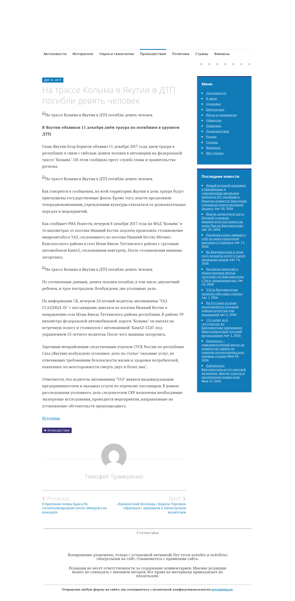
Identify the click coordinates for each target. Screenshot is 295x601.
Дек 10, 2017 (52, 80)
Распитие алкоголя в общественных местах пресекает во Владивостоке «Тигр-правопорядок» (222, 275)
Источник (51, 418)
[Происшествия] (225, 65)
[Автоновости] (201, 65)
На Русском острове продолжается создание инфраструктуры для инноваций (220, 309)
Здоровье (213, 104)
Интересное (82, 53)
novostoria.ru (222, 589)
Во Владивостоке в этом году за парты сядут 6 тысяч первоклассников (223, 256)
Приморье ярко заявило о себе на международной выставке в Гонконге (223, 239)
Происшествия (153, 53)
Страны (201, 53)
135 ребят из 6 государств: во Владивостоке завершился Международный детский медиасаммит (221, 328)
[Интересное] (209, 65)
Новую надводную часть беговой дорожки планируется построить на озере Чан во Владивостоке (222, 220)
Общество (214, 120)
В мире (211, 98)
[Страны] (241, 65)
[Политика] (233, 65)
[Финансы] (249, 65)
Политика (180, 53)
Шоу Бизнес (215, 153)
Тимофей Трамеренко (114, 476)
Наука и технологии (116, 53)
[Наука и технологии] (217, 65)
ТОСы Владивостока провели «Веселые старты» (222, 291)
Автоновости (55, 53)
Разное (211, 136)
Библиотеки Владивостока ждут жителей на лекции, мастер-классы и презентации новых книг (223, 371)
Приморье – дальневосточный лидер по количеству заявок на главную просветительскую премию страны (222, 349)
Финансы (222, 53)
